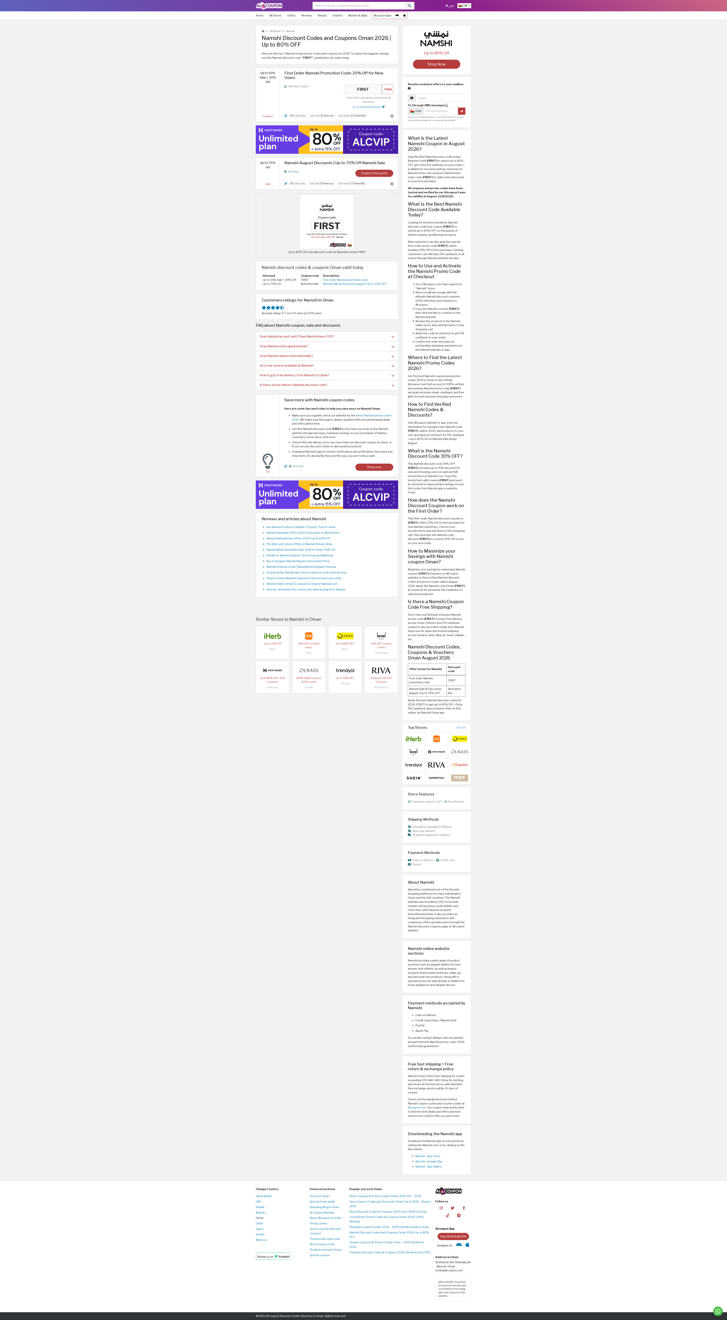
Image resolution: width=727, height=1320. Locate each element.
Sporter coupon (320, 1255)
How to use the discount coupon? (325, 1231)
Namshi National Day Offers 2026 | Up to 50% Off (298, 538)
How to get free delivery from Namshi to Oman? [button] (294, 375)
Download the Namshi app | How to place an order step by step (306, 572)
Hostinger (272, 687)
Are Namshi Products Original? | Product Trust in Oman (300, 527)
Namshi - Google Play (428, 1161)
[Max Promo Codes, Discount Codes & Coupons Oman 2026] (459, 778)
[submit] (461, 111)
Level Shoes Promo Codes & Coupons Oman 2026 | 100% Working (386, 1219)
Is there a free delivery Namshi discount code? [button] (293, 385)
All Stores (275, 15)
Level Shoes (381, 652)
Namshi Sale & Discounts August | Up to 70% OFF (355, 284)
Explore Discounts (374, 173)
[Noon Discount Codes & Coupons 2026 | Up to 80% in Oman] (345, 635)
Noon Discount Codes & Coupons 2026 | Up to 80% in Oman (388, 1211)
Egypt (260, 1229)
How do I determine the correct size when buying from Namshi (305, 589)
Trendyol (345, 683)
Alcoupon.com (417, 1107)
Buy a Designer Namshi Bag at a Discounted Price (298, 561)
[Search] (409, 5)
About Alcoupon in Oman (325, 1218)
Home (260, 15)
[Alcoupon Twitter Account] (452, 1208)
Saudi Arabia (263, 1196)
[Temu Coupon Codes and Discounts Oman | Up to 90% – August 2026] (308, 635)
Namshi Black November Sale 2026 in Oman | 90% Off (300, 549)
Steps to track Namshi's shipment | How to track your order (304, 578)
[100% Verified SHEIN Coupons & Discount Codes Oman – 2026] (413, 778)
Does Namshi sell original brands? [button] (284, 346)
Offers (291, 15)
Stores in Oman (319, 1196)
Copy (388, 89)
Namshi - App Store (427, 1156)
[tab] (327, 336)
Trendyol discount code (325, 1239)
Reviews (306, 15)
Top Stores (417, 727)
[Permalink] (285, 116)
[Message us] (718, 1311)
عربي (451, 5)
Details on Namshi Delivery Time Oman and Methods (299, 555)
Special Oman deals (322, 1201)
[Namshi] (437, 38)
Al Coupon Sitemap (322, 1212)
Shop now (374, 467)
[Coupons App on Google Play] (397, 15)
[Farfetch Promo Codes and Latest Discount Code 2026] (436, 778)
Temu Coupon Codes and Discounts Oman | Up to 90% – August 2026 (390, 1204)
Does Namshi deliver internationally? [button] (286, 356)
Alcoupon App (383, 15)
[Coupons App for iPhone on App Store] (404, 15)
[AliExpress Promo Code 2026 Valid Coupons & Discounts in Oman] (459, 764)
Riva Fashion (381, 687)
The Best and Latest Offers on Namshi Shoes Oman (299, 544)
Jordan (260, 1234)
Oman (259, 1218)
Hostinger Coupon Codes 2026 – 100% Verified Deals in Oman (389, 1227)
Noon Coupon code (322, 1244)
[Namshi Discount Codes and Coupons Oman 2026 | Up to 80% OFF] (327, 221)
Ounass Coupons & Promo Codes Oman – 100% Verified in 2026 (386, 1245)
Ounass (309, 687)
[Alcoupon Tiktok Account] (447, 1215)
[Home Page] (269, 5)
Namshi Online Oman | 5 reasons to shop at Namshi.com (301, 584)
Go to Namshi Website (367, 107)
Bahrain (260, 1212)
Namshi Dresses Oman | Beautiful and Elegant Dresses (301, 567)
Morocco (261, 1240)
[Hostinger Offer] (327, 139)
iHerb (273, 649)
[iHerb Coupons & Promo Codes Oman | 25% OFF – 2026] (272, 635)
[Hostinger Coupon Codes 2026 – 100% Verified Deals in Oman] (272, 670)
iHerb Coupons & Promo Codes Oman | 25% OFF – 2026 (385, 1196)
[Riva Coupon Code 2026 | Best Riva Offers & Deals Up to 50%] (381, 670)
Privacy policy (318, 1223)
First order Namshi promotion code (345, 280)
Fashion (337, 15)
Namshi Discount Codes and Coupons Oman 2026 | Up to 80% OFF (389, 1235)
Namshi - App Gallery (428, 1166)
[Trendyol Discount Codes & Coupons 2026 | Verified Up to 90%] (345, 670)
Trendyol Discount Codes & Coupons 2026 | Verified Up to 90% (390, 1252)
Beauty (322, 15)
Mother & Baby (358, 15)
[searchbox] (359, 5)
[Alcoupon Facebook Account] (463, 1208)
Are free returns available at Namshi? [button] (287, 365)
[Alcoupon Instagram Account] (441, 1208)
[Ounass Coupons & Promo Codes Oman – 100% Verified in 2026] (308, 670)
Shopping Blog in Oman (324, 1207)
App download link (453, 1236)
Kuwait (260, 1207)
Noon (345, 649)
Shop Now (436, 64)
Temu (309, 652)
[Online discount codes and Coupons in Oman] (263, 31)
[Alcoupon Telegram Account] (459, 1215)
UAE (258, 1201)
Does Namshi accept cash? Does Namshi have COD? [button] (297, 336)
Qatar (259, 1223)
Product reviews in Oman (326, 1249)
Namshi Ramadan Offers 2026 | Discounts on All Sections (302, 532)
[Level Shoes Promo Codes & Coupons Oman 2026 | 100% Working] (381, 635)
